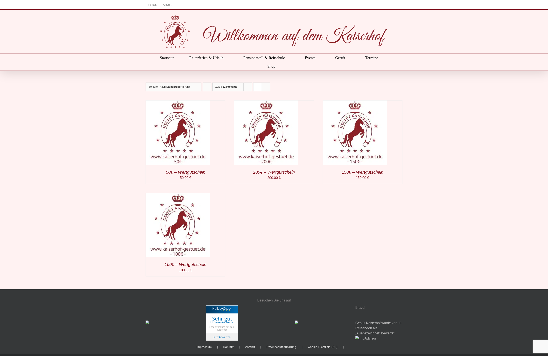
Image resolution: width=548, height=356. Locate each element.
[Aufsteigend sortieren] (207, 87)
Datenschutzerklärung (281, 347)
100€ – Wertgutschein (185, 264)
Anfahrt (250, 347)
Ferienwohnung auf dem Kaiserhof (222, 328)
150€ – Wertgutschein (362, 172)
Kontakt (228, 347)
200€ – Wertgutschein (274, 172)
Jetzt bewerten (222, 337)
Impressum (204, 347)
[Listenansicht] (266, 87)
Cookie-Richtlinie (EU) (323, 347)
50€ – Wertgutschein (185, 172)
